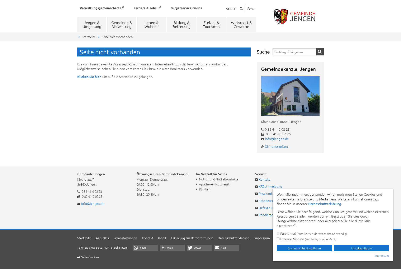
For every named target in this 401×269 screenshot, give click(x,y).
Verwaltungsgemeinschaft (99, 8)
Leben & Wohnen (152, 24)
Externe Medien (307, 238)
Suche (231, 8)
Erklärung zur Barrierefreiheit (192, 237)
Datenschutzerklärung (234, 237)
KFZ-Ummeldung (270, 186)
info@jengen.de (277, 138)
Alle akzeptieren (361, 248)
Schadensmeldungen (273, 200)
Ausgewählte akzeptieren (304, 248)
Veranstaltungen (125, 237)
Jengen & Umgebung (91, 24)
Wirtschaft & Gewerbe (241, 24)
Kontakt (264, 179)
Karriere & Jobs (144, 8)
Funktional (313, 233)
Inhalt (162, 237)
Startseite (89, 37)
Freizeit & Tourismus (211, 24)
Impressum (262, 237)
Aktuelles (102, 237)
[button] (145, 248)
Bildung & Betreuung (181, 24)
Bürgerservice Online (186, 8)
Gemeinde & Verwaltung (121, 24)
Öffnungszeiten (276, 146)
